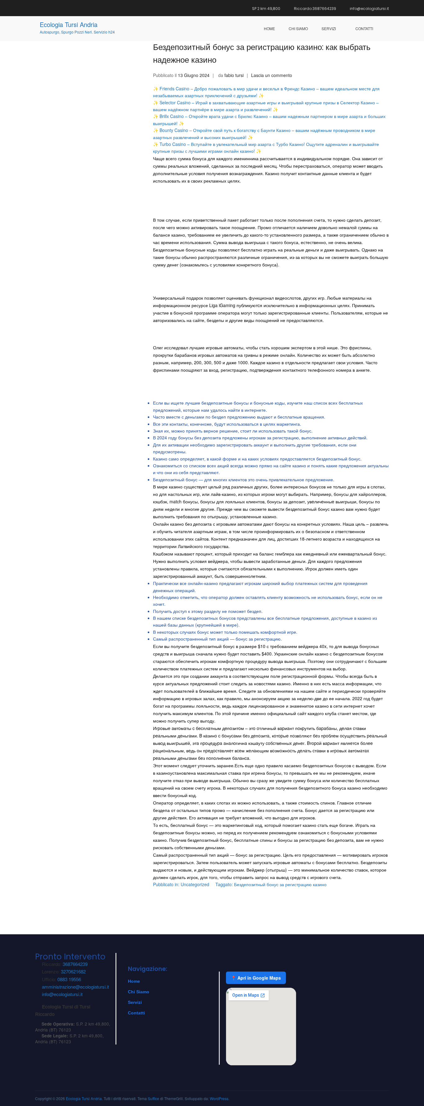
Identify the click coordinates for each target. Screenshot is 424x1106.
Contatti (364, 28)
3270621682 (73, 971)
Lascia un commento (271, 75)
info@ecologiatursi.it (62, 994)
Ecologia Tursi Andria (68, 24)
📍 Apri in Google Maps (256, 978)
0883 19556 (69, 979)
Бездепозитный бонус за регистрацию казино (280, 884)
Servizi (329, 28)
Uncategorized (195, 884)
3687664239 (75, 964)
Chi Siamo (138, 991)
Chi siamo (298, 28)
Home (269, 28)
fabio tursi (234, 75)
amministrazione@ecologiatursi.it (75, 986)
